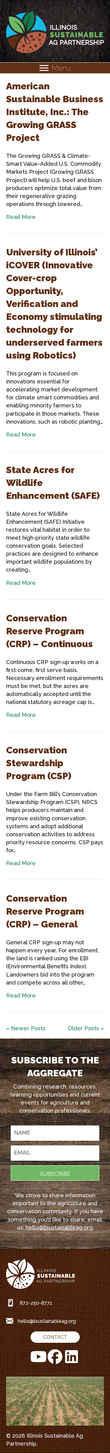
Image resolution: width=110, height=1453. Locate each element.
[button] (55, 1173)
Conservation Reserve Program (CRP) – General (45, 911)
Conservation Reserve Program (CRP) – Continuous (49, 631)
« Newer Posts (26, 1028)
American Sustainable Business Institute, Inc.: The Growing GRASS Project (54, 112)
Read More (21, 217)
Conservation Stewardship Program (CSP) (39, 763)
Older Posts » (86, 1028)
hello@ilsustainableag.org (59, 1227)
